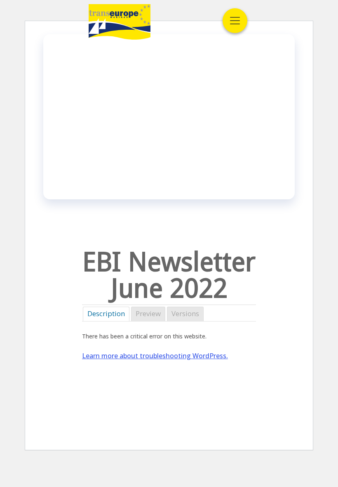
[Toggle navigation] (235, 20)
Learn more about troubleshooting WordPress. (155, 355)
